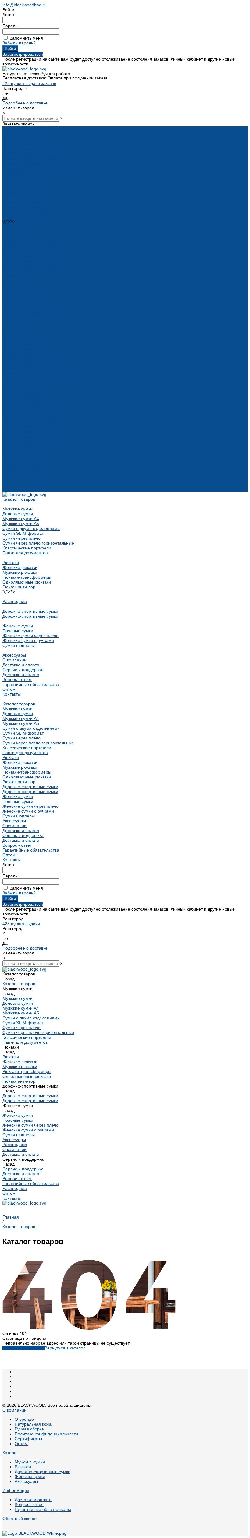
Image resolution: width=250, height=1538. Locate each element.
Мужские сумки (17, 138)
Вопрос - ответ (17, 309)
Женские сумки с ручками (28, 270)
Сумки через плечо (21, 167)
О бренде (24, 1419)
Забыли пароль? (19, 43)
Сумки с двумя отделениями (31, 158)
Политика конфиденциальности (46, 1433)
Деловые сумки (17, 143)
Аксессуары (14, 284)
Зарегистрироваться (22, 54)
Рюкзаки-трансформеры (26, 206)
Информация (15, 1490)
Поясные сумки (17, 260)
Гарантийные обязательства (30, 314)
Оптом (9, 484)
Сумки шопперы (18, 275)
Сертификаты (28, 1438)
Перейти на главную (23, 1348)
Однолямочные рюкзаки (26, 211)
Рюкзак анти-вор (18, 216)
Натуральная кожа (33, 1424)
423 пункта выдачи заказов (29, 83)
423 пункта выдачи (21, 923)
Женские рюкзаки (20, 197)
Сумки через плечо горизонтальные (38, 172)
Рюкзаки (10, 192)
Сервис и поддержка (23, 465)
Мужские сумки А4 (20, 148)
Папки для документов (25, 182)
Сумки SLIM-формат (23, 163)
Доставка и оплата (20, 304)
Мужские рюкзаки (19, 201)
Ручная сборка (29, 1429)
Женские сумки (17, 255)
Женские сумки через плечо (30, 265)
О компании (14, 455)
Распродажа (14, 231)
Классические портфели (26, 177)
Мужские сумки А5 (20, 153)
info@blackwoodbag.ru (24, 4)
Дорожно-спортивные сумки (30, 240)
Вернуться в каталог (65, 1348)
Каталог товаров (18, 333)
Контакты (11, 489)
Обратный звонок (19, 1518)
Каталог (10, 1452)
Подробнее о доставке (25, 103)
